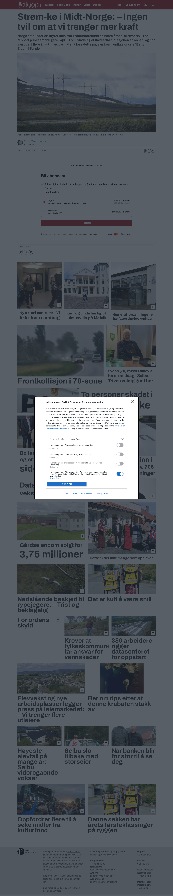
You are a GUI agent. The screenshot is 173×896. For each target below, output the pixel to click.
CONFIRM (67, 484)
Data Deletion (71, 494)
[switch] (120, 445)
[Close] (133, 402)
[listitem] (86, 439)
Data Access (86, 494)
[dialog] (86, 448)
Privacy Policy (102, 494)
